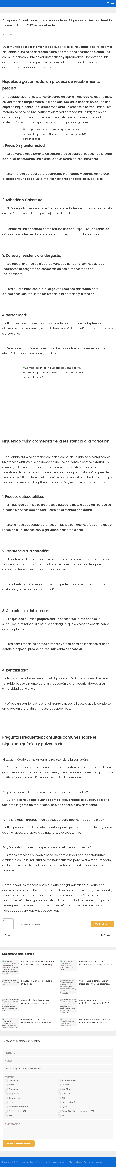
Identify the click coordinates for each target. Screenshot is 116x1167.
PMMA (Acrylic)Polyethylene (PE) (78, 1111)
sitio (80, 1162)
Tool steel (66, 1093)
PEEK (11, 1115)
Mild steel (66, 1089)
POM (11, 1102)
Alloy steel (14, 1093)
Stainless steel (69, 1080)
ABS (63, 1098)
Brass (11, 1084)
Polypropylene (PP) (18, 1111)
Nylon (64, 1106)
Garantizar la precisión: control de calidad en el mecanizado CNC (94, 1021)
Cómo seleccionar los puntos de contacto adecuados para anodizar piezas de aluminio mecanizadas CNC (37, 1002)
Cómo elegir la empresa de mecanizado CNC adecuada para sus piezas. (96, 963)
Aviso (86, 1162)
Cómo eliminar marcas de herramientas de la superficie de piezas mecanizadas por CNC (36, 1021)
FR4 (63, 1115)
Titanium (13, 1089)
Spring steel (14, 1098)
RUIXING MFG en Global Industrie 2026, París (36, 982)
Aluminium (14, 1080)
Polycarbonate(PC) (18, 1106)
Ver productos (102, 924)
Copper (65, 1084)
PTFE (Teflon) (68, 1102)
